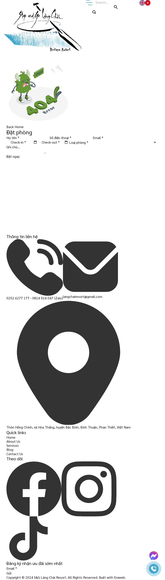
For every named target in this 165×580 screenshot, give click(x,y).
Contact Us (14, 453)
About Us (13, 441)
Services (12, 445)
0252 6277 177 (17, 298)
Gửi (8, 573)
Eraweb (119, 577)
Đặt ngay (13, 156)
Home (10, 437)
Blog (9, 449)
